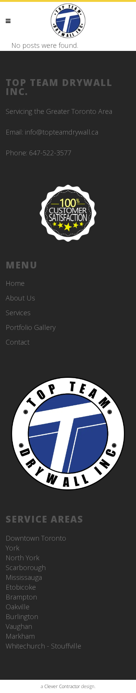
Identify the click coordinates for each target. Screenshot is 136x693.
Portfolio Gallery (31, 327)
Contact (17, 342)
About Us (20, 298)
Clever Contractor (62, 686)
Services (18, 312)
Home (15, 283)
